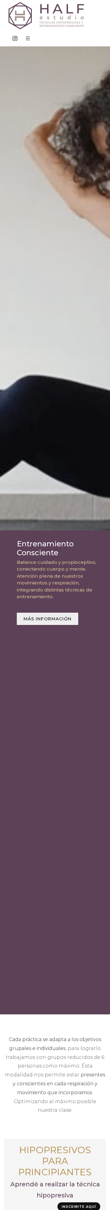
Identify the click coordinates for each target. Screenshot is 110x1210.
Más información (48, 619)
